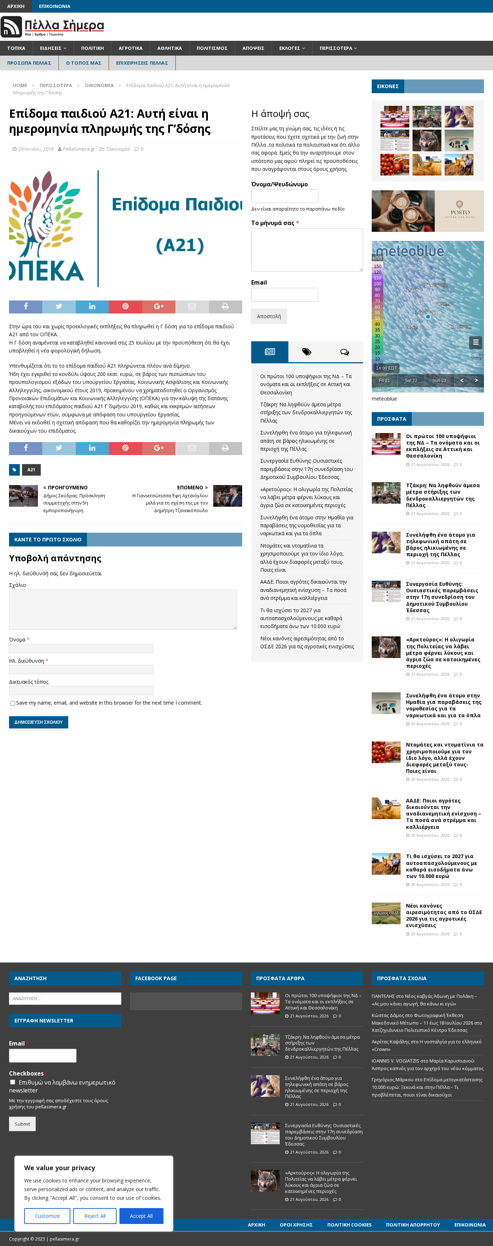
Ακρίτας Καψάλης (391, 1041)
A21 (31, 470)
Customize (47, 1215)
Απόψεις (254, 48)
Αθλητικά (169, 48)
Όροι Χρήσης (296, 1224)
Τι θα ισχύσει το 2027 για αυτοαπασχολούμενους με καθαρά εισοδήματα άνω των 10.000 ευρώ (301, 618)
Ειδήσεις (51, 48)
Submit (22, 1124)
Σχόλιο (17, 584)
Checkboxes (28, 1073)
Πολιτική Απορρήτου (413, 1224)
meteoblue (384, 398)
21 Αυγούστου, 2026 (430, 464)
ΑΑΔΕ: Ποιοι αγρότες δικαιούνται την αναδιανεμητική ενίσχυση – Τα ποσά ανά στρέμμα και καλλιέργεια (303, 589)
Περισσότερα (336, 48)
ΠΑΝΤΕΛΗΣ (383, 996)
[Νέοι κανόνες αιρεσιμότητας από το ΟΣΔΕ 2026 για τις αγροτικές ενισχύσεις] (386, 913)
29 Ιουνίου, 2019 (35, 149)
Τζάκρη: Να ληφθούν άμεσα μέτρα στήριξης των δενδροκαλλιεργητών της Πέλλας (306, 412)
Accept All (141, 1215)
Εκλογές (289, 48)
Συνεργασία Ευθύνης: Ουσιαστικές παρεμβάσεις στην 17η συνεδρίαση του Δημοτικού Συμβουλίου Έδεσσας (306, 468)
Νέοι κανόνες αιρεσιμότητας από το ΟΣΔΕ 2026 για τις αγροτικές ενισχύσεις (444, 915)
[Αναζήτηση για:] (65, 998)
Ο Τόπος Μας (83, 63)
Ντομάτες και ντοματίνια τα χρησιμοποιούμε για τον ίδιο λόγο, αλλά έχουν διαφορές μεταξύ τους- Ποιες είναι (445, 757)
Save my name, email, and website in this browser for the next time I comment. (109, 702)
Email (259, 282)
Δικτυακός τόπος (28, 681)
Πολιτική (92, 48)
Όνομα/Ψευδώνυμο (279, 184)
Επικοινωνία (54, 6)
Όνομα (18, 639)
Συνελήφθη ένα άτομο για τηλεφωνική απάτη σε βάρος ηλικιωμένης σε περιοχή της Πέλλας (306, 440)
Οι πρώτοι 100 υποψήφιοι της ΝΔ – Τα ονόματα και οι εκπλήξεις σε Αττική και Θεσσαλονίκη (306, 384)
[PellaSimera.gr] (52, 36)
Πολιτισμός (212, 48)
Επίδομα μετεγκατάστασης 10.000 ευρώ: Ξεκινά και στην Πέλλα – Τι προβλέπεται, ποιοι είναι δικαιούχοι (427, 1087)
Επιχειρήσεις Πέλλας (142, 63)
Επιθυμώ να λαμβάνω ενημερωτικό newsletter (62, 1086)
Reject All (95, 1215)
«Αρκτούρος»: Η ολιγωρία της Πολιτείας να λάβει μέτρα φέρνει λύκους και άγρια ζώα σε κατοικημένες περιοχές (306, 497)
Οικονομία (118, 149)
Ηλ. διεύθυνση (27, 660)
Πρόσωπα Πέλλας (29, 63)
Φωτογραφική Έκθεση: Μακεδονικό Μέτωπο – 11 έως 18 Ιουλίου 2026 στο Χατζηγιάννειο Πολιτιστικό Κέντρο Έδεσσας (427, 1023)
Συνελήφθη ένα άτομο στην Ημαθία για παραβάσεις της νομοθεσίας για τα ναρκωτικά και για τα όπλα (306, 525)
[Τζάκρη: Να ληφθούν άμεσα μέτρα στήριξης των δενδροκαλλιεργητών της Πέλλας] (427, 116)
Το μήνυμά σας (275, 223)
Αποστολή (269, 316)
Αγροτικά (131, 48)
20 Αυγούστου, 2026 (430, 723)
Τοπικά (16, 48)
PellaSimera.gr (79, 149)
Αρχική (16, 6)
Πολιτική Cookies (349, 1224)
